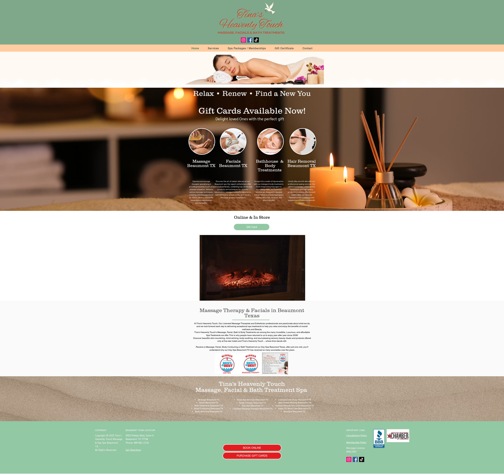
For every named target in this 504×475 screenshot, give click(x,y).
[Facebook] (249, 40)
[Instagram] (243, 40)
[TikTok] (256, 40)
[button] (213, 48)
